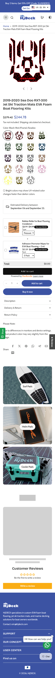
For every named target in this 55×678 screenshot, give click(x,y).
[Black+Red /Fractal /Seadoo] (8, 135)
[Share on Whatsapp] (32, 346)
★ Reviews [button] (52, 342)
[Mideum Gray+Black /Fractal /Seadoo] (30, 158)
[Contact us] (47, 645)
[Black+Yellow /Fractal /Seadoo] (30, 146)
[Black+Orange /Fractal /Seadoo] (30, 135)
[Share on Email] (46, 346)
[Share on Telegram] (39, 346)
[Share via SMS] (12, 352)
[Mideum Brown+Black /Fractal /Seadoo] (42, 158)
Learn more (38, 276)
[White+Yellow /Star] (8, 180)
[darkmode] (49, 17)
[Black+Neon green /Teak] (42, 135)
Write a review (27, 585)
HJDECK (32, 673)
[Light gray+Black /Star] (30, 180)
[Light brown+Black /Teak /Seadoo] (8, 169)
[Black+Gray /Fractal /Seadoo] (19, 158)
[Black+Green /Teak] (8, 146)
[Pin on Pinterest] (26, 346)
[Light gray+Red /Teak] (19, 169)
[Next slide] (31, 89)
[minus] (6, 283)
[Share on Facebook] (12, 346)
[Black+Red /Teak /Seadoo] (19, 135)
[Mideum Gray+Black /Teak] (30, 169)
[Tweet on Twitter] (19, 346)
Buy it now (27, 291)
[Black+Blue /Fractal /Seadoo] (42, 146)
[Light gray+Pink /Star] (42, 169)
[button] (37, 283)
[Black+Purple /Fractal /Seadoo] (8, 158)
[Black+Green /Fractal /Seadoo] (19, 146)
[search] (12, 17)
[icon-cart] (42, 17)
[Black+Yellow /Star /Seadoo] (19, 180)
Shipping (24, 122)
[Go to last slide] (24, 89)
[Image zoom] (27, 60)
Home (6, 26)
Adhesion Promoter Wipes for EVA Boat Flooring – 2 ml (35, 245)
